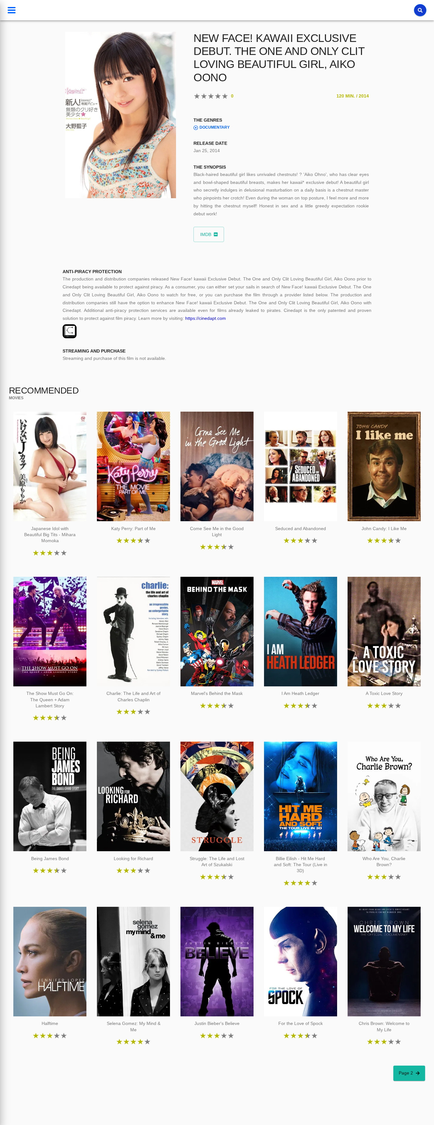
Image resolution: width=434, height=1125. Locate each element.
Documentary (214, 127)
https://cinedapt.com (205, 318)
